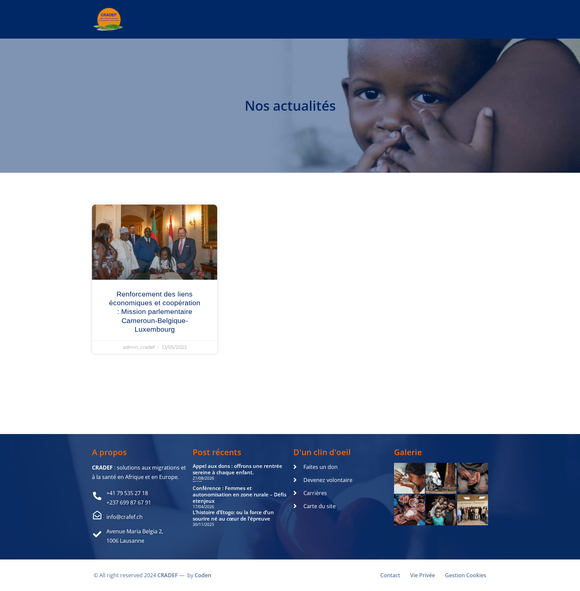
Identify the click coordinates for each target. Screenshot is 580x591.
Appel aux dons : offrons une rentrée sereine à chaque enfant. (237, 469)
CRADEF (167, 575)
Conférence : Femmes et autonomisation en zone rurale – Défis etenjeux (239, 494)
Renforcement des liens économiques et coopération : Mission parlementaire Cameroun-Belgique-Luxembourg (154, 311)
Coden (203, 575)
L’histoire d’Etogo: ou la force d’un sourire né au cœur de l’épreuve (233, 515)
